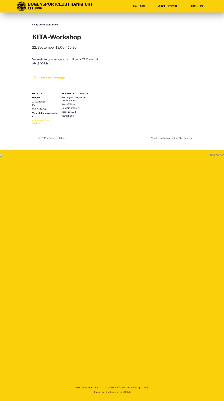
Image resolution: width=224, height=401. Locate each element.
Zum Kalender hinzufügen (52, 77)
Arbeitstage (37, 120)
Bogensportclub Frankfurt (60, 4)
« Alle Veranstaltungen (45, 24)
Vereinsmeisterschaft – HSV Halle (170, 138)
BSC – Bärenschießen (53, 138)
